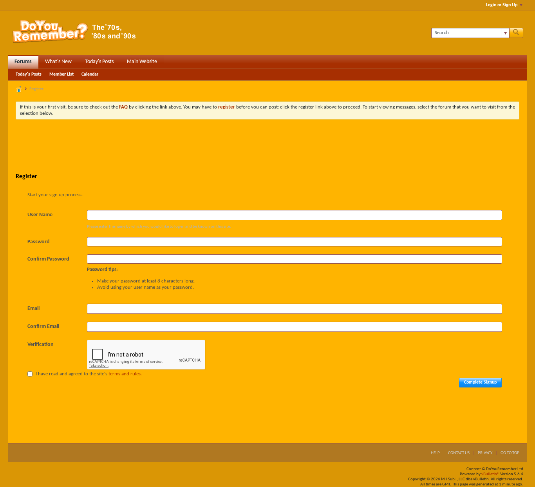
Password (38, 242)
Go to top (510, 453)
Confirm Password (48, 259)
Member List (61, 74)
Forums (23, 62)
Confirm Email (43, 326)
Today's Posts (99, 62)
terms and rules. (125, 374)
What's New (58, 62)
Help (435, 453)
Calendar (89, 74)
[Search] (516, 33)
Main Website (142, 62)
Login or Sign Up (501, 5)
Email (33, 308)
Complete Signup (480, 382)
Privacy (485, 453)
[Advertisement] (267, 147)
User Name (39, 215)
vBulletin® (490, 474)
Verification (40, 345)
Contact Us (459, 453)
